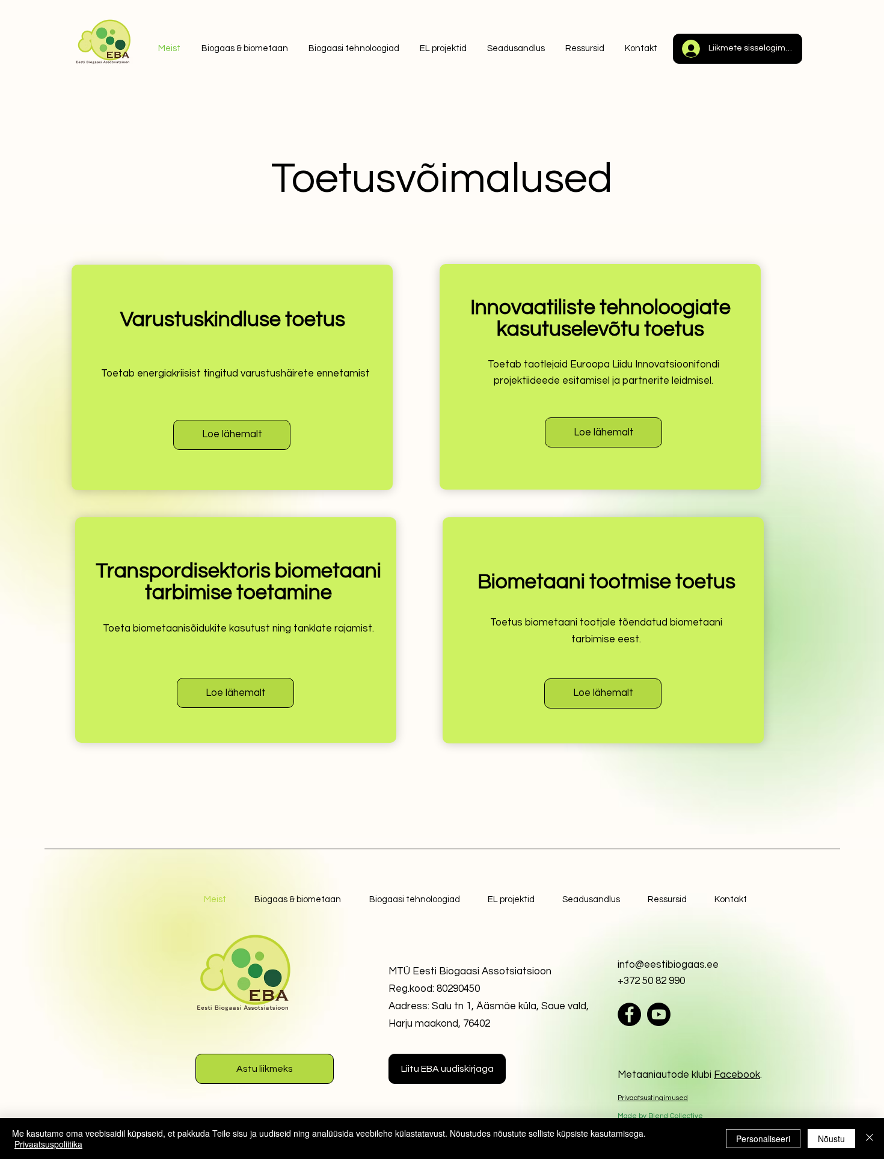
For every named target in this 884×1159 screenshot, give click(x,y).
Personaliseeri (763, 1139)
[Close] (869, 1138)
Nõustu (831, 1139)
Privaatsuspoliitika (48, 1144)
